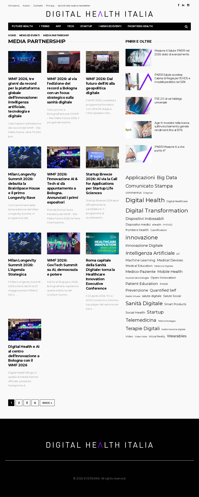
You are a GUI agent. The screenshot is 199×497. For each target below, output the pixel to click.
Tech (70, 26)
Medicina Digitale (163, 266)
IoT (178, 253)
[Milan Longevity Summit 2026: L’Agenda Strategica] (24, 243)
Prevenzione (137, 290)
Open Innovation (163, 277)
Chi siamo (13, 5)
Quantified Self (163, 290)
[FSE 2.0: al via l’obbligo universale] (139, 105)
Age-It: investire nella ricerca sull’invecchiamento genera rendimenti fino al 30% (171, 126)
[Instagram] (188, 5)
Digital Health (145, 200)
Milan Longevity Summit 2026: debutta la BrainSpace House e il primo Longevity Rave (24, 186)
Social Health (135, 312)
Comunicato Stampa (149, 186)
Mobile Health (170, 271)
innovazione (142, 237)
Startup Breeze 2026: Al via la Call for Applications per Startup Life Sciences (101, 183)
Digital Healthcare (177, 201)
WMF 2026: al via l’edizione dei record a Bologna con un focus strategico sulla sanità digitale (62, 90)
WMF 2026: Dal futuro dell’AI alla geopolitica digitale (100, 86)
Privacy (50, 5)
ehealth (156, 224)
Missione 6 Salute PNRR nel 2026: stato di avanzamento (171, 52)
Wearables (177, 336)
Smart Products (175, 304)
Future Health (22, 26)
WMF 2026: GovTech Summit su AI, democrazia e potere (62, 267)
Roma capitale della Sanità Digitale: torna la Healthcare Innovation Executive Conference (100, 274)
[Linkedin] (183, 5)
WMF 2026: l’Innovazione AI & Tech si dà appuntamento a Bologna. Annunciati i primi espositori (62, 188)
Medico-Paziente (141, 271)
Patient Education (142, 283)
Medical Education (139, 266)
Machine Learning (140, 260)
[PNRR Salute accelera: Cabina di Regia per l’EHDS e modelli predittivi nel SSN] (139, 81)
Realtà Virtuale (133, 296)
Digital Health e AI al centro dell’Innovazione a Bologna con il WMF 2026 (23, 356)
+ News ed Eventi (109, 26)
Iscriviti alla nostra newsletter (74, 5)
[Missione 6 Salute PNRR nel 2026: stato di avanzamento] (139, 57)
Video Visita (141, 336)
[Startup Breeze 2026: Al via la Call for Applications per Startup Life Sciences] (102, 157)
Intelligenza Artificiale (150, 253)
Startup (86, 26)
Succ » (47, 402)
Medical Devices (170, 260)
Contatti (38, 5)
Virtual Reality (157, 336)
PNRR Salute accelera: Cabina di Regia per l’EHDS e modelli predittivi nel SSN (172, 78)
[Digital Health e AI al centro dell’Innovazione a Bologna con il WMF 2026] (24, 330)
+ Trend (44, 26)
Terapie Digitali (143, 328)
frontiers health (137, 230)
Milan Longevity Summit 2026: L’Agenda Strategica (22, 267)
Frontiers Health (140, 26)
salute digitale (151, 296)
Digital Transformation (157, 210)
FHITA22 (167, 224)
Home (12, 35)
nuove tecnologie (137, 277)
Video (129, 336)
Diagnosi (148, 192)
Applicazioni (140, 177)
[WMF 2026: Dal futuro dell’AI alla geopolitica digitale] (102, 62)
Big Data (167, 177)
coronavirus (133, 192)
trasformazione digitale (173, 329)
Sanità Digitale (144, 303)
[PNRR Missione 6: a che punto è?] (139, 153)
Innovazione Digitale (144, 245)
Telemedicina (141, 320)
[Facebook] (178, 5)
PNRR (164, 284)
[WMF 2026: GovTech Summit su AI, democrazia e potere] (63, 243)
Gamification (158, 230)
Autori (26, 5)
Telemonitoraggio (167, 321)
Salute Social (172, 296)
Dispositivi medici (138, 224)
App (58, 26)
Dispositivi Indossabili (145, 218)
